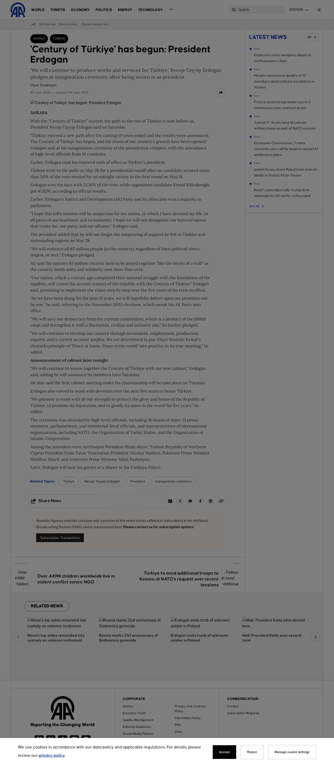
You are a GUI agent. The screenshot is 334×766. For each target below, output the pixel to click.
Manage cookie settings (292, 752)
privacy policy (52, 756)
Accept (224, 752)
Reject (252, 752)
